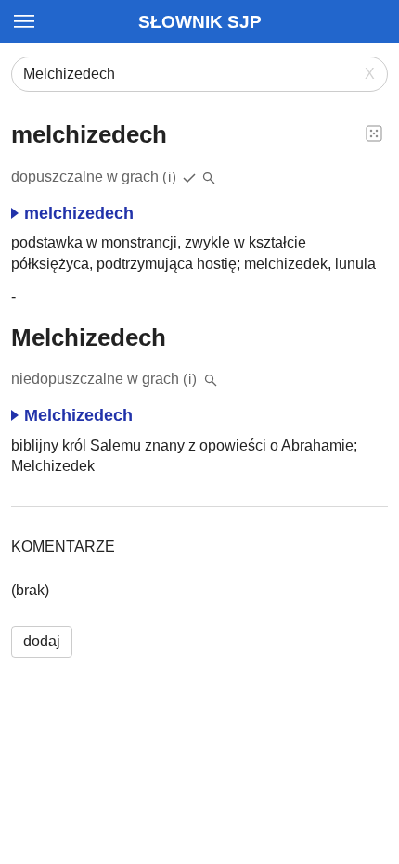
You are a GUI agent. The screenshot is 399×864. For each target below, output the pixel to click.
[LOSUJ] (374, 132)
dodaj (41, 641)
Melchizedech (78, 415)
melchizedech (79, 213)
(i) (169, 176)
